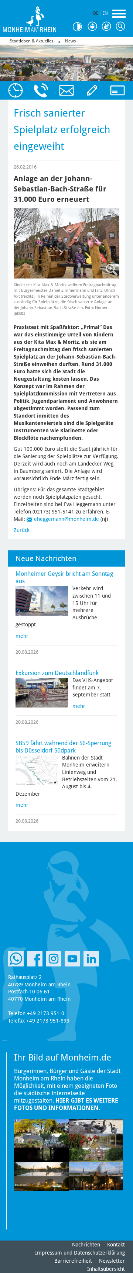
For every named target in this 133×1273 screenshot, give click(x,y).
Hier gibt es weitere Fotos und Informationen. (66, 1104)
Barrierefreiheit (73, 1261)
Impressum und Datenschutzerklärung (80, 1253)
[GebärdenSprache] (107, 26)
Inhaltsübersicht (106, 1269)
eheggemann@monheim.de (66, 519)
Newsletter (112, 1261)
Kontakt (116, 1245)
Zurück (22, 530)
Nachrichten (86, 1245)
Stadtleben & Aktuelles (31, 41)
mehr (22, 636)
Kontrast (79, 26)
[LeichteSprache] (93, 26)
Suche (121, 26)
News (70, 41)
